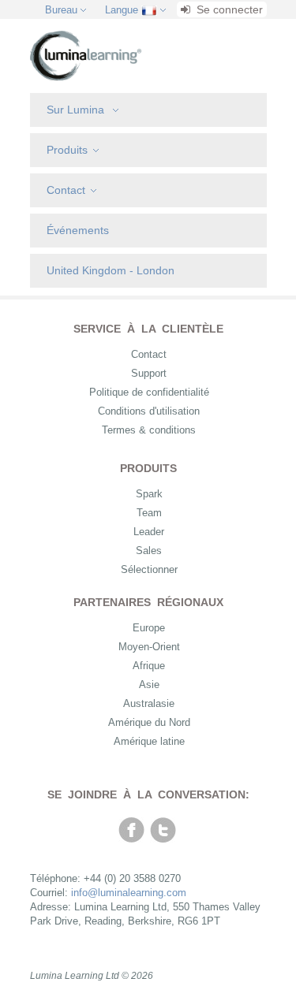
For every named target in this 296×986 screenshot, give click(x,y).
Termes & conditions (149, 430)
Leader (148, 532)
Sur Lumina (77, 109)
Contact (66, 190)
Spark (149, 494)
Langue (121, 10)
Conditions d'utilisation (149, 411)
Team (149, 513)
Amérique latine (149, 741)
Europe (149, 628)
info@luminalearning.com (128, 893)
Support (149, 373)
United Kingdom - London (110, 270)
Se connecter (228, 9)
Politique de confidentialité (149, 392)
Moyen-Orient (149, 647)
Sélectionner (149, 569)
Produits (67, 149)
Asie (149, 684)
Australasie (148, 703)
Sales (149, 550)
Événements (78, 230)
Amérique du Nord (149, 722)
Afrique (149, 666)
